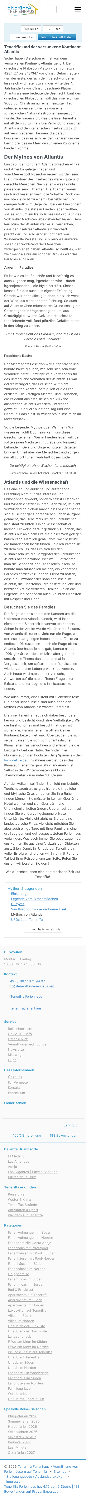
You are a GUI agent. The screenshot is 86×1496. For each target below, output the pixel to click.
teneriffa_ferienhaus (25, 1008)
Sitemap (60, 1471)
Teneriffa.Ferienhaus (25, 996)
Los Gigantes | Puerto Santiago (33, 1172)
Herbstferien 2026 (22, 1426)
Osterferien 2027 (21, 1452)
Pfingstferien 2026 (22, 1416)
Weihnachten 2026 (22, 1432)
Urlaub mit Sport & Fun (26, 1399)
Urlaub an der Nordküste (27, 1331)
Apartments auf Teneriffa (28, 1295)
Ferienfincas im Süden (25, 1279)
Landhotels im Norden (25, 1383)
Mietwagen (16, 1055)
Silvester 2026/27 (22, 1437)
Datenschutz (18, 1039)
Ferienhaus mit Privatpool (28, 1248)
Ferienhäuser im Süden (25, 1263)
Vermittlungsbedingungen (28, 1044)
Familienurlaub (19, 1388)
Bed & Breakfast (20, 1289)
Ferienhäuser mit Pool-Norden (31, 1258)
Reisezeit (30, 28)
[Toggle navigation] (77, 10)
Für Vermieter (18, 1082)
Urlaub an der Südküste (26, 1326)
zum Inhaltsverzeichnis (44, 929)
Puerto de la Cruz (22, 1177)
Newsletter (16, 1049)
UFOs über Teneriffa (27, 919)
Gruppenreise (18, 1274)
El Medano (16, 1156)
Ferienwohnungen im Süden (29, 1232)
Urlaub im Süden (21, 1362)
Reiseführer (17, 1194)
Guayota (17, 904)
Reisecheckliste (20, 1029)
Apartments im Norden (26, 1305)
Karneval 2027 (19, 1442)
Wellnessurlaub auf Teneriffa (30, 1352)
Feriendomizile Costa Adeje (29, 1243)
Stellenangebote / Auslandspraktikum (35, 1476)
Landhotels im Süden (24, 1378)
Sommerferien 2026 (24, 1421)
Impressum (16, 1093)
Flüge (12, 1060)
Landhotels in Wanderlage (28, 1373)
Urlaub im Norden (22, 1368)
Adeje (12, 1167)
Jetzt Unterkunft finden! (56, 37)
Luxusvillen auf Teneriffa (27, 1310)
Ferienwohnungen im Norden (30, 1237)
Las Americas (18, 1161)
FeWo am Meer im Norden (28, 1347)
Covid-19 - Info (20, 1034)
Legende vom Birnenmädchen (34, 899)
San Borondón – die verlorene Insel (38, 909)
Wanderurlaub (19, 1394)
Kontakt (14, 1087)
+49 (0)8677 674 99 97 (26, 981)
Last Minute (17, 1447)
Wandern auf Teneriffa (25, 1215)
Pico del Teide (15, 760)
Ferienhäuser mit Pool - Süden (31, 1253)
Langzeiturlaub (19, 1336)
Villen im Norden (21, 1321)
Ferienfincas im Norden (26, 1284)
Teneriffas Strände (22, 1205)
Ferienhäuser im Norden (26, 1269)
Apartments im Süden (25, 1300)
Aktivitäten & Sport (23, 1210)
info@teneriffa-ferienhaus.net (30, 986)
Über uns (15, 1077)
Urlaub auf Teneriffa (23, 1357)
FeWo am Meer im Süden (27, 1342)
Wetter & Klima (19, 1199)
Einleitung (19, 893)
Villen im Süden (20, 1316)
